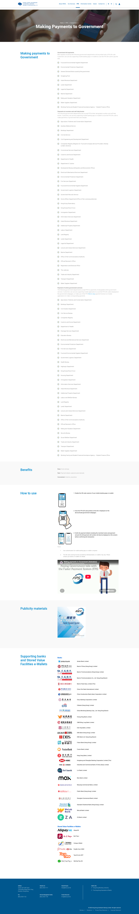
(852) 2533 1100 (44, 897)
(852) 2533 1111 (44, 888)
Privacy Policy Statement (101, 910)
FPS (78, 4)
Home (62, 23)
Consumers (73, 23)
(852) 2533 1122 (22, 897)
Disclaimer (89, 910)
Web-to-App (91, 294)
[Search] (116, 4)
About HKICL (62, 4)
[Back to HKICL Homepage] (27, 4)
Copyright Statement (116, 910)
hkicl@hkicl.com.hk (66, 888)
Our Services (71, 4)
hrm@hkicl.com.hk (66, 897)
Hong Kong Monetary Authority (101, 888)
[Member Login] (119, 4)
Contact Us (101, 4)
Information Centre (86, 4)
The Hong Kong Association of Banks (102, 890)
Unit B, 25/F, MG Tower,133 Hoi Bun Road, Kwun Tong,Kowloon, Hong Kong (25, 889)
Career (95, 4)
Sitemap (82, 910)
